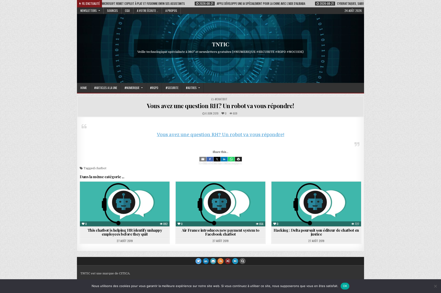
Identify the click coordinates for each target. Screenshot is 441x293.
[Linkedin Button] (206, 261)
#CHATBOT (221, 99)
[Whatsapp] (231, 159)
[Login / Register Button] (235, 261)
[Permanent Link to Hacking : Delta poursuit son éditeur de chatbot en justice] (316, 204)
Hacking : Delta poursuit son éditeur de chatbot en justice (316, 232)
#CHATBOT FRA (307, 193)
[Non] (435, 286)
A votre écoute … (147, 10)
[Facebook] (209, 159)
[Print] (238, 159)
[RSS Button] (220, 261)
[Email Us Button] (213, 261)
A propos (171, 10)
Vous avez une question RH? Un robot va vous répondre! (220, 106)
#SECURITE (172, 87)
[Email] (202, 159)
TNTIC (220, 44)
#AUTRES (191, 87)
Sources (112, 10)
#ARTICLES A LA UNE (105, 87)
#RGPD (154, 87)
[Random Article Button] (228, 261)
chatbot (100, 168)
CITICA (124, 273)
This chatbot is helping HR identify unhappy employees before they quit (125, 232)
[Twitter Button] (198, 261)
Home (83, 87)
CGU (127, 10)
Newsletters (88, 10)
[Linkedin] (224, 159)
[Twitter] (217, 159)
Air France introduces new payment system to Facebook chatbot (220, 232)
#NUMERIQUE (131, 87)
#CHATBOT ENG (116, 193)
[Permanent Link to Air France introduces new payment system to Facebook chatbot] (220, 204)
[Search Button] (243, 261)
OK (345, 286)
